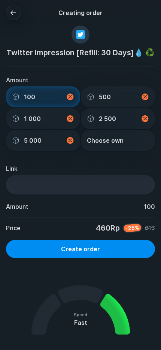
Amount (17, 80)
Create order (80, 249)
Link (12, 168)
